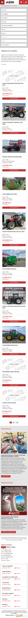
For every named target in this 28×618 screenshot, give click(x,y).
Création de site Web (9, 615)
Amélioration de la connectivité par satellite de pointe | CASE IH (13, 456)
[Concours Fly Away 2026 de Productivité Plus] (14, 500)
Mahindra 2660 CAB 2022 (10, 371)
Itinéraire (18, 567)
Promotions (7, 483)
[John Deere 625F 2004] (14, 183)
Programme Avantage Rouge (10, 5)
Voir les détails (14, 98)
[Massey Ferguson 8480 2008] (14, 146)
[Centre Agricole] (11, 2)
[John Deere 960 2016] (14, 258)
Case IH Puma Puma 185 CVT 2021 (13, 231)
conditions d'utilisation (18, 611)
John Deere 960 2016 (9, 269)
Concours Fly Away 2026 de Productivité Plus (9, 517)
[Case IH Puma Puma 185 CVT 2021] (14, 221)
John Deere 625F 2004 (9, 194)
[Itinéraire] (21, 2)
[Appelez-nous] (26, 2)
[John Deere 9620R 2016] (14, 334)
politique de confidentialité (6, 611)
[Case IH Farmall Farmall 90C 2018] (14, 112)
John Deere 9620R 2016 (10, 345)
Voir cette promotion (8, 532)
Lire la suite (3, 64)
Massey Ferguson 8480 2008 (12, 157)
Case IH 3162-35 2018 (9, 403)
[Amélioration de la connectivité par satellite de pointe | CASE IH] (14, 442)
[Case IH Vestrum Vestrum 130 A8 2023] (14, 295)
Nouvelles (6, 429)
